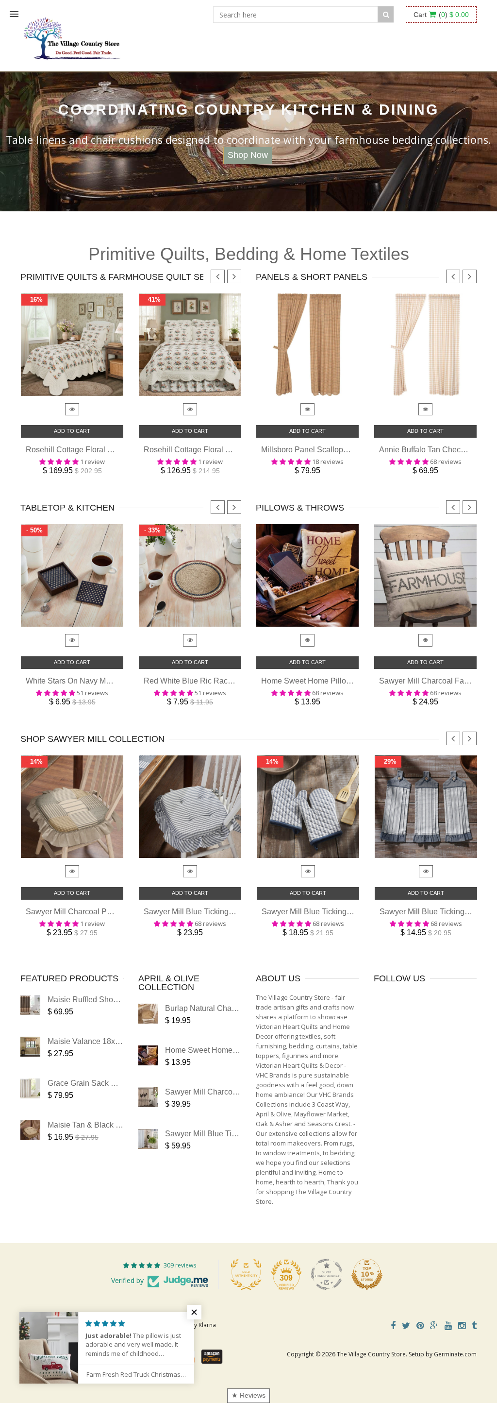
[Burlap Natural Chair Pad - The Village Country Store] (148, 1014)
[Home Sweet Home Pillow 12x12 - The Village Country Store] (148, 1055)
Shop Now (248, 155)
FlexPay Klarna (196, 1325)
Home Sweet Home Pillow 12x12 (318, 681)
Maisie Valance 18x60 (86, 1041)
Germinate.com (455, 1354)
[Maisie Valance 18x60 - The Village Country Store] (30, 1047)
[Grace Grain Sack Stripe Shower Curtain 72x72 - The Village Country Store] (30, 1088)
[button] (194, 1312)
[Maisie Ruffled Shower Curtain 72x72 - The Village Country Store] (30, 1005)
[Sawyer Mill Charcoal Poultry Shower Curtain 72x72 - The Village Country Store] (148, 1097)
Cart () (441, 14)
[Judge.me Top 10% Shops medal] (366, 1274)
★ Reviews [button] (248, 1395)
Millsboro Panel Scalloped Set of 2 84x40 (332, 449)
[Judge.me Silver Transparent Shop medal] (326, 1274)
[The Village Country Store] (72, 36)
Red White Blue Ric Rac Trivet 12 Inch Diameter (226, 681)
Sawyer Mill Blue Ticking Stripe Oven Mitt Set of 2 (346, 911)
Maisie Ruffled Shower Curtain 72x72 (112, 999)
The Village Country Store (371, 1354)
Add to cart (72, 431)
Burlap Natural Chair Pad (208, 1008)
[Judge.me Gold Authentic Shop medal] (246, 1274)
